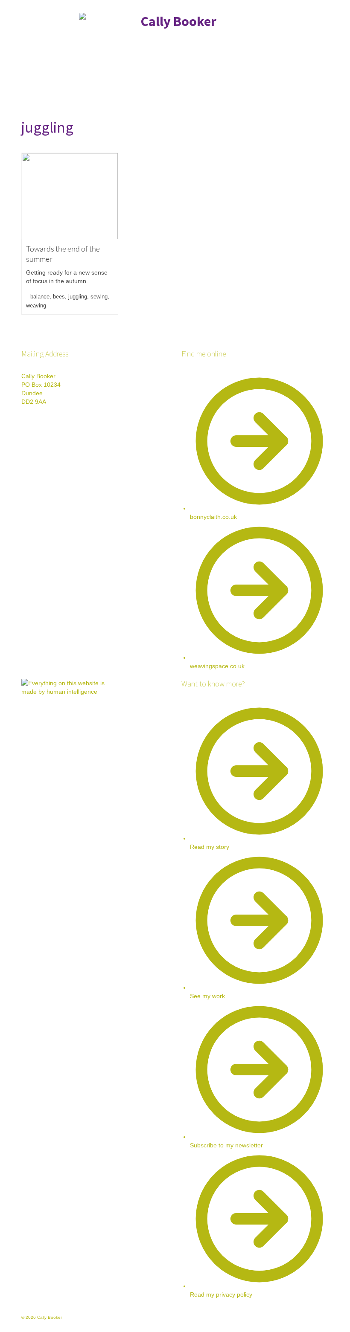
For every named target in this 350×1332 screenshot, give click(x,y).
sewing (99, 296)
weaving (36, 305)
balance (40, 296)
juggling (77, 296)
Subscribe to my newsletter (226, 1145)
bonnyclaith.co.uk (213, 516)
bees (59, 296)
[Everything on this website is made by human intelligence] (64, 721)
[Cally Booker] (175, 45)
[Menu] (319, 93)
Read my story (209, 846)
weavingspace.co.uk (217, 666)
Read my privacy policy (221, 1294)
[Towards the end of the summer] (70, 196)
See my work (207, 996)
